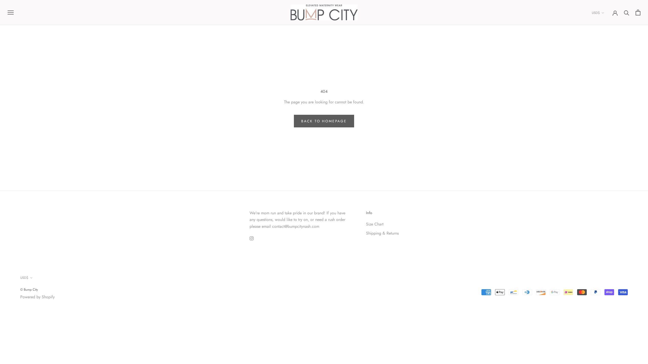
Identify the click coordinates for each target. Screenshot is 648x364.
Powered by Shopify (37, 297)
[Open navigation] (11, 12)
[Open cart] (638, 12)
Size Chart (374, 224)
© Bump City (29, 289)
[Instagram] (252, 238)
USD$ (596, 12)
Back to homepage (324, 121)
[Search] (626, 12)
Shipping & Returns (382, 233)
